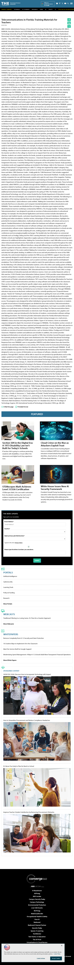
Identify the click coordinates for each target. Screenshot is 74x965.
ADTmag (37, 893)
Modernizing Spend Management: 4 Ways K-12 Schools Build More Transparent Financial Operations (37, 654)
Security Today (37, 928)
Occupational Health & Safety (37, 916)
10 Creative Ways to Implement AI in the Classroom (20, 644)
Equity (51, 9)
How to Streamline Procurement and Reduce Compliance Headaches (26, 720)
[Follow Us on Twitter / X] (62, 3)
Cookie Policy (57, 954)
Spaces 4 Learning (37, 931)
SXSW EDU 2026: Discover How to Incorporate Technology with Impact (27, 674)
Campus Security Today (37, 899)
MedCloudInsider (37, 914)
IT (55, 9)
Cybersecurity (7, 582)
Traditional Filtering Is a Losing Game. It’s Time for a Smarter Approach (27, 618)
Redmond (37, 922)
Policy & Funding (9, 593)
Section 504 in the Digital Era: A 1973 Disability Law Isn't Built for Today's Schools (17, 445)
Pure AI (37, 919)
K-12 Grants (26, 9)
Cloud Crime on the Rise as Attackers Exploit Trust (55, 444)
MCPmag (37, 911)
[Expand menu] (71, 4)
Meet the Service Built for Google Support (17, 649)
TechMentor (37, 934)
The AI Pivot (37, 939)
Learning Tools (8, 587)
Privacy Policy (18, 542)
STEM (41, 9)
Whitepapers (10, 634)
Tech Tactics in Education (37, 937)
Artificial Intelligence (10, 576)
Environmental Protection (37, 905)
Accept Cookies (56, 958)
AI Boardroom (37, 891)
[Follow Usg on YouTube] (65, 3)
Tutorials (17, 9)
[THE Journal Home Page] (10, 4)
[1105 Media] (37, 886)
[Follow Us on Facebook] (60, 3)
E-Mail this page (8, 407)
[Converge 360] (37, 878)
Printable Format (23, 407)
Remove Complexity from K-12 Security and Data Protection (23, 638)
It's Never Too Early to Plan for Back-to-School (18, 766)
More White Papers (10, 660)
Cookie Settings (41, 958)
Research (35, 9)
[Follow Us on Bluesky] (57, 3)
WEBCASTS (9, 614)
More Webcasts (8, 624)
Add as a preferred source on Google (48, 4)
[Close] (62, 946)
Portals (8, 572)
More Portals (7, 604)
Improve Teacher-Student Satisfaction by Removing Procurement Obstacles (28, 812)
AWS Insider (37, 896)
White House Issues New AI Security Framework (55, 488)
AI (45, 9)
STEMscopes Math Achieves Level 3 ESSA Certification (16, 488)
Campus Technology (37, 902)
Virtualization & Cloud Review (37, 942)
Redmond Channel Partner (37, 925)
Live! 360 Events (37, 908)
